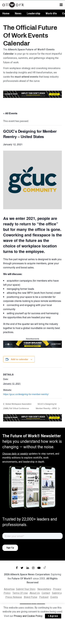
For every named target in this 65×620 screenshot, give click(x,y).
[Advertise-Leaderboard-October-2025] (32, 344)
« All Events (10, 113)
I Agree (53, 615)
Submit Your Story (25, 589)
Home (5, 13)
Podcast (43, 597)
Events (54, 597)
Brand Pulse (30, 597)
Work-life (51, 13)
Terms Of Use (20, 593)
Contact (46, 593)
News (18, 13)
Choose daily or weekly (15, 453)
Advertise (9, 589)
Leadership (33, 13)
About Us (35, 593)
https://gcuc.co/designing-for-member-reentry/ (26, 394)
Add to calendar (19, 359)
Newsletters (44, 589)
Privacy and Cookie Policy (28, 615)
